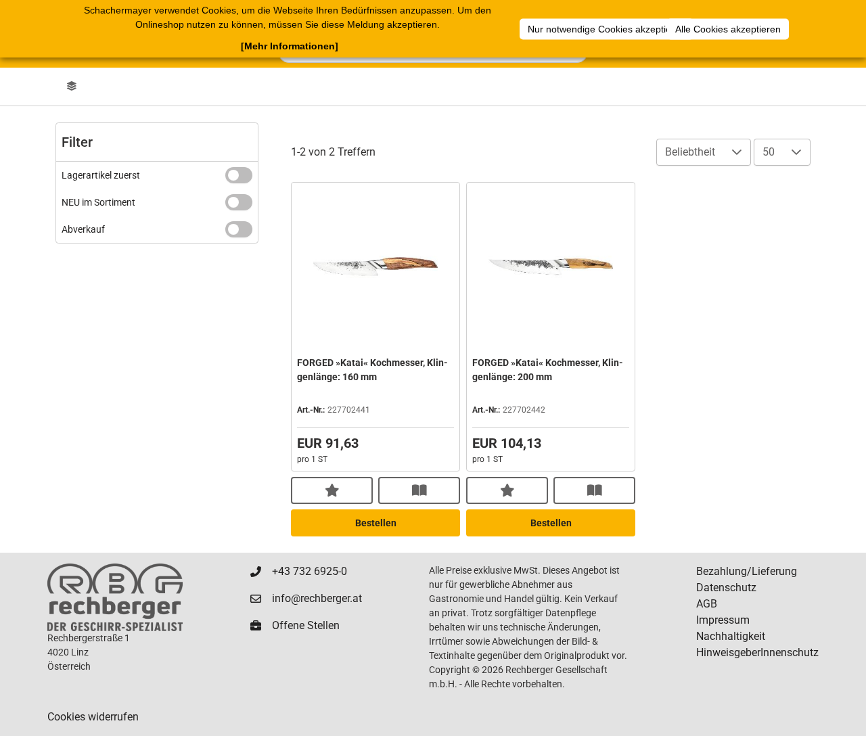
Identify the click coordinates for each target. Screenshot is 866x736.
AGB (706, 603)
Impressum (723, 620)
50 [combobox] (768, 151)
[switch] (238, 175)
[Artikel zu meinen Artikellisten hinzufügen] (332, 490)
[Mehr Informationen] (289, 46)
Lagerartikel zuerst (101, 175)
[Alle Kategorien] (71, 86)
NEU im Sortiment (98, 202)
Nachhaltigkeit (730, 636)
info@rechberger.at (317, 598)
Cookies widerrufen (93, 716)
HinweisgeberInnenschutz (757, 652)
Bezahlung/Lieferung (746, 571)
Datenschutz (726, 587)
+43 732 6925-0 (309, 571)
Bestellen (375, 523)
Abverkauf (83, 229)
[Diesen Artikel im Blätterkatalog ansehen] (419, 490)
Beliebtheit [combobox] (690, 151)
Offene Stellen (306, 625)
